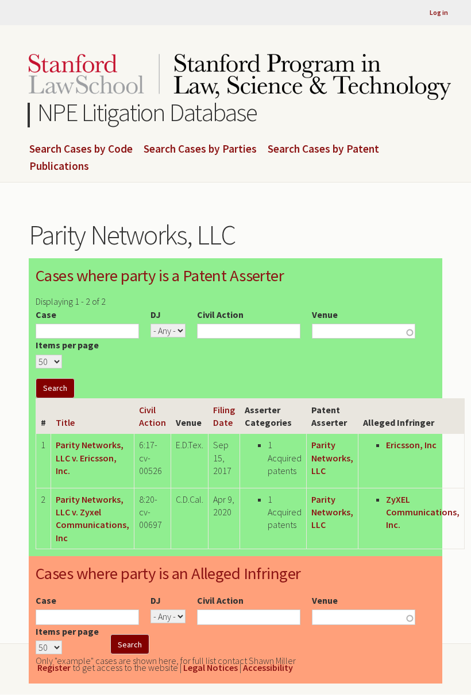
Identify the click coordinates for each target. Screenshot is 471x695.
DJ (155, 314)
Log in (439, 12)
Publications (59, 166)
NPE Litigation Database (147, 112)
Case (46, 314)
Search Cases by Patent (323, 149)
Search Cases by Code (81, 149)
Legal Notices (210, 667)
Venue (325, 314)
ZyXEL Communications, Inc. (423, 512)
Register (54, 667)
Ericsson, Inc (411, 445)
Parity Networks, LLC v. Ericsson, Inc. (89, 457)
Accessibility (268, 667)
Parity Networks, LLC (332, 457)
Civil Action (220, 314)
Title (65, 422)
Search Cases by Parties (200, 149)
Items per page (67, 345)
